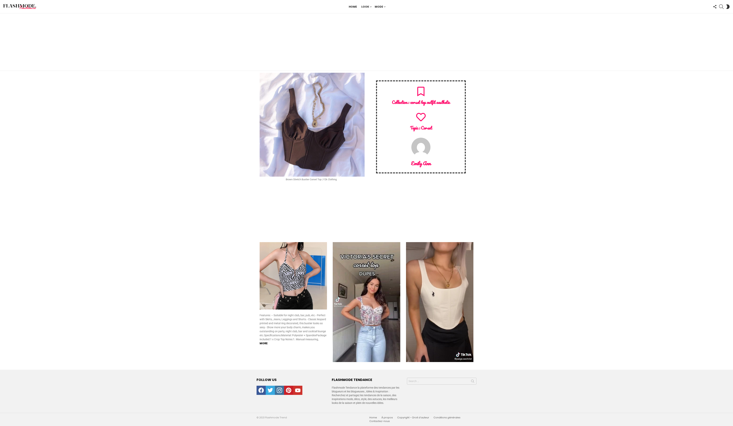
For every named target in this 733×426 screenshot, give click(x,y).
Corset (426, 127)
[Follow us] (715, 7)
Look (365, 7)
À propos (387, 417)
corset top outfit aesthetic (430, 102)
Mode (379, 7)
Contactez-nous (379, 421)
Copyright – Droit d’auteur (413, 417)
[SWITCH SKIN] (728, 7)
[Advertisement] (366, 42)
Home (353, 7)
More (264, 343)
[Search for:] (441, 381)
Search (472, 382)
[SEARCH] (721, 7)
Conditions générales (447, 417)
